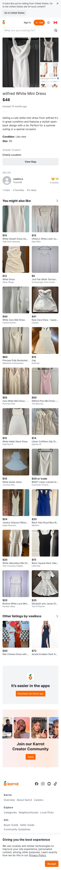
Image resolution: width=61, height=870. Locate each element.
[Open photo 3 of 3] (49, 75)
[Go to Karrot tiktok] (55, 784)
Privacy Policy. (37, 855)
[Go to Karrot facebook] (36, 784)
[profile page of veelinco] (7, 180)
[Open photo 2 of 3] (49, 50)
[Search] (55, 30)
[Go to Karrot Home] (11, 784)
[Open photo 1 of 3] (21, 62)
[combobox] (28, 30)
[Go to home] (4, 22)
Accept (51, 863)
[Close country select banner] (57, 3)
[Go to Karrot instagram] (43, 784)
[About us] (48, 22)
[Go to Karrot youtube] (49, 784)
